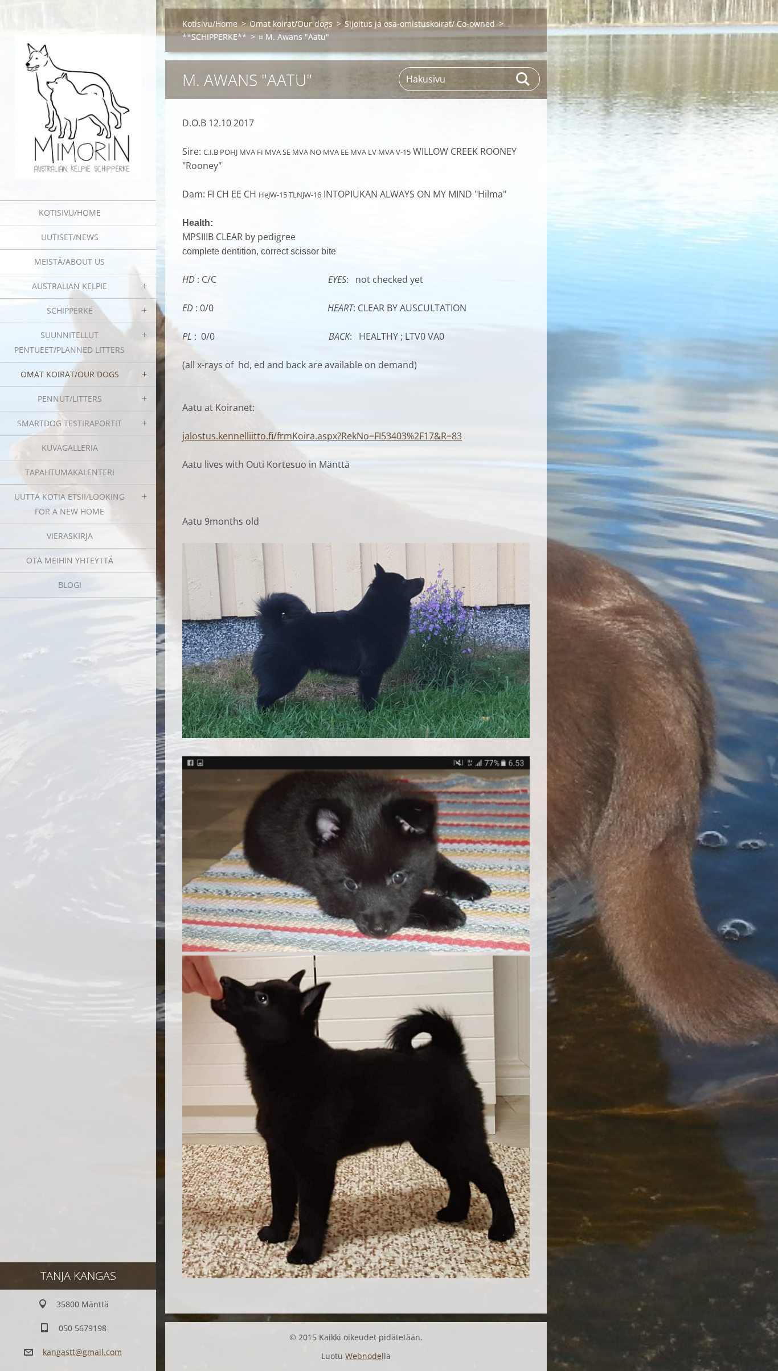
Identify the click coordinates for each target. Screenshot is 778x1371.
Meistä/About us (69, 261)
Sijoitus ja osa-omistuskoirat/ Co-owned (420, 23)
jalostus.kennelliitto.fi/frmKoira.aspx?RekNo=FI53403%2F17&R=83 (322, 436)
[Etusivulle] (78, 93)
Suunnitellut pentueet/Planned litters (69, 342)
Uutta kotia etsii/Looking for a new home (69, 504)
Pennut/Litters (70, 398)
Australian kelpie (69, 286)
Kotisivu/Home (70, 212)
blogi (69, 584)
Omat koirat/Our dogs (70, 374)
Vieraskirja (70, 535)
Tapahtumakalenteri (69, 472)
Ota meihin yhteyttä (69, 560)
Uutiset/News (70, 237)
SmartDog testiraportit (69, 423)
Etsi (523, 79)
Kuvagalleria (70, 447)
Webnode (363, 1356)
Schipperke (70, 310)
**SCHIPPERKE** (214, 36)
